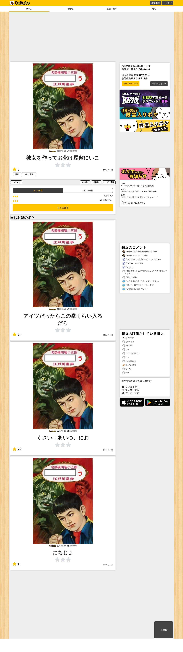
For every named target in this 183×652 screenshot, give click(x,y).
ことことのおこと (132, 353)
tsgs (127, 357)
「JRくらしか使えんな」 (135, 263)
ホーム (29, 8)
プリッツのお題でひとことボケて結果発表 (139, 190)
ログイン (168, 3)
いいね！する (131, 386)
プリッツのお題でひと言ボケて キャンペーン (140, 196)
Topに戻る (164, 630)
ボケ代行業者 (131, 365)
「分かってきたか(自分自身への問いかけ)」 (142, 251)
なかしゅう (130, 342)
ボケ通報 (85, 182)
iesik (127, 373)
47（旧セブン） (106, 200)
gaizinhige (130, 338)
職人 (154, 8)
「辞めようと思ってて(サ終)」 (137, 255)
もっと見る (63, 207)
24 (19, 334)
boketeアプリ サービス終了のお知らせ (137, 185)
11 (19, 564)
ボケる (71, 8)
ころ (127, 349)
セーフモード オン (131, 84)
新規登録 (156, 3)
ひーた (128, 369)
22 (19, 449)
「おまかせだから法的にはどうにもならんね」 (143, 259)
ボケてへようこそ (159, 84)
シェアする (16, 182)
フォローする (131, 390)
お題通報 (96, 182)
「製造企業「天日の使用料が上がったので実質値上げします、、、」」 (146, 272)
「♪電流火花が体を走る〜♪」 (136, 289)
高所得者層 (108, 196)
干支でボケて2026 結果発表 (133, 202)
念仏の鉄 (129, 345)
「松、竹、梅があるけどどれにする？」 (140, 285)
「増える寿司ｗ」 (132, 277)
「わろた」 (129, 267)
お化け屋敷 (28, 174)
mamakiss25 (131, 361)
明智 (17, 174)
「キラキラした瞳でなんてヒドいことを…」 (142, 281)
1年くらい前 (108, 170)
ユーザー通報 (109, 182)
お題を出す (112, 8)
